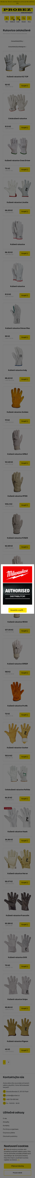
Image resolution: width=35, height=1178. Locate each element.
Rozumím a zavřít (16, 610)
